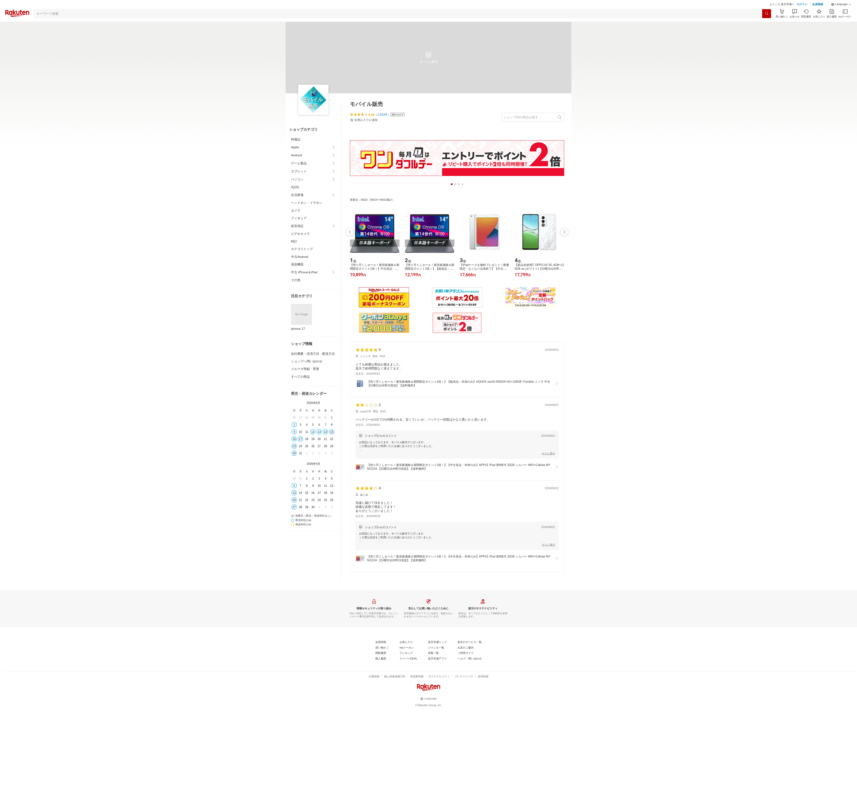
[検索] (766, 24)
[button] (841, 15)
